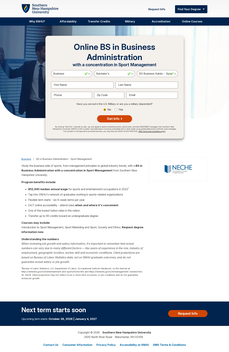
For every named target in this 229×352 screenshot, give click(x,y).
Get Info (113, 119)
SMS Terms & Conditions (169, 344)
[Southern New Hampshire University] (39, 9)
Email (132, 95)
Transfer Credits (99, 21)
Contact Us (50, 344)
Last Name (124, 84)
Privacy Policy (106, 344)
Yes (121, 109)
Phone (58, 95)
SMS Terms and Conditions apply (152, 131)
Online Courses (192, 21)
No (109, 109)
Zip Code (102, 95)
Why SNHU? (37, 21)
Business (26, 159)
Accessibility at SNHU (134, 344)
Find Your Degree (189, 9)
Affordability (68, 21)
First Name (60, 84)
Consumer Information (77, 344)
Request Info (156, 9)
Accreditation (161, 21)
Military (130, 21)
